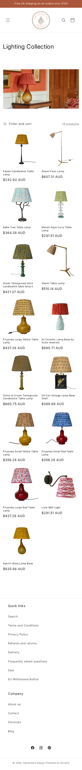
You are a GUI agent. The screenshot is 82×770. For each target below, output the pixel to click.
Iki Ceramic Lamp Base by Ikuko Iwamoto (58, 341)
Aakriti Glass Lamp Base (18, 563)
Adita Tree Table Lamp (17, 227)
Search (13, 616)
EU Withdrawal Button (23, 679)
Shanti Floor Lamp (53, 171)
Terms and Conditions (23, 625)
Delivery (14, 652)
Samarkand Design (34, 762)
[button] (8, 20)
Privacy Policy (18, 634)
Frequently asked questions (27, 661)
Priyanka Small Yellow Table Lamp (20, 453)
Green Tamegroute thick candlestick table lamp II (18, 285)
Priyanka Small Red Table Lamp (57, 453)
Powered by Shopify (57, 762)
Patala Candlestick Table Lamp (18, 173)
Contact (13, 713)
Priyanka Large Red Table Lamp (19, 509)
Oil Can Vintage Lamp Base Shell (58, 397)
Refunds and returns (22, 643)
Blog (11, 731)
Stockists (14, 722)
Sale (11, 670)
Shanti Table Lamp (53, 283)
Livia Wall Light (51, 507)
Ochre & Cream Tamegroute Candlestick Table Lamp (20, 397)
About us (14, 704)
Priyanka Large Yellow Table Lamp (20, 341)
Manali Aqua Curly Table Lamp (57, 229)
